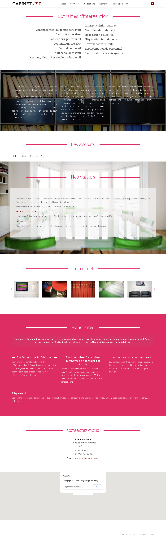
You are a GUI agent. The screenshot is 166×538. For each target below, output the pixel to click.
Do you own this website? (72, 487)
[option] (26, 289)
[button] (11, 289)
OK (97, 487)
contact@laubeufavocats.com (86, 458)
